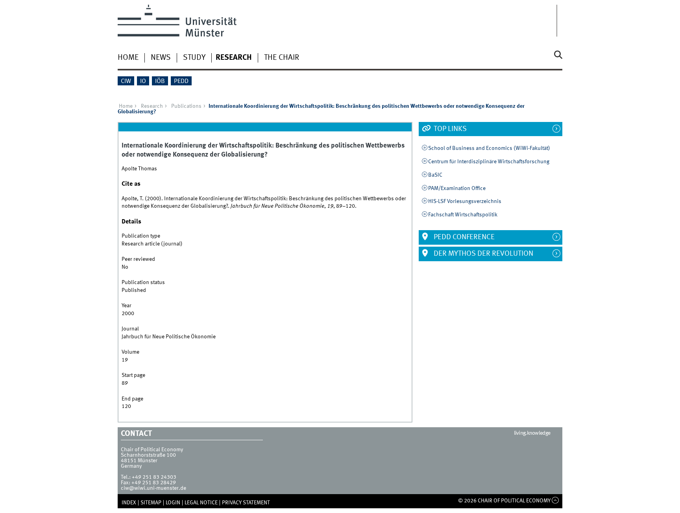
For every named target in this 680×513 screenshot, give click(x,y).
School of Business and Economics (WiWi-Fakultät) (489, 148)
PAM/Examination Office (457, 188)
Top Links (449, 129)
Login (173, 503)
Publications (186, 106)
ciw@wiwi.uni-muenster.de (153, 488)
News (161, 58)
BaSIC (435, 175)
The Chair (281, 58)
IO (143, 81)
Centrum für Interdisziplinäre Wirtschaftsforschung (488, 161)
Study (194, 58)
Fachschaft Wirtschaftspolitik (462, 215)
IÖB (160, 81)
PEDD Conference (463, 237)
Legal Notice (201, 503)
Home (128, 58)
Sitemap (150, 503)
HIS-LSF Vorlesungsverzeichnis (464, 201)
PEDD (181, 81)
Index (129, 503)
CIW (126, 81)
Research (234, 58)
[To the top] (555, 501)
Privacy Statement (246, 503)
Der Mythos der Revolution (482, 253)
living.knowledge (532, 433)
